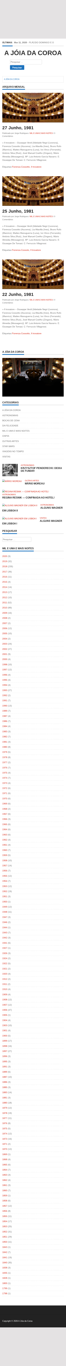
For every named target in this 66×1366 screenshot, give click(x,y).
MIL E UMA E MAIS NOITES (41, 133)
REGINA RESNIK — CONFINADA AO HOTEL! (28, 497)
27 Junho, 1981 (18, 127)
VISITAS (6, 456)
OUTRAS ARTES (10, 441)
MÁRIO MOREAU (35, 483)
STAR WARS (8, 446)
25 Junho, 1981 (18, 211)
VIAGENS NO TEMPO (13, 451)
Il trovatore (36, 167)
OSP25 (5, 436)
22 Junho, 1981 (18, 294)
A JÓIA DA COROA (11, 410)
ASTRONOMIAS (10, 415)
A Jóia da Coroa (33, 53)
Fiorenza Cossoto (20, 250)
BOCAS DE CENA (11, 420)
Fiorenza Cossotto (21, 167)
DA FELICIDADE (10, 425)
